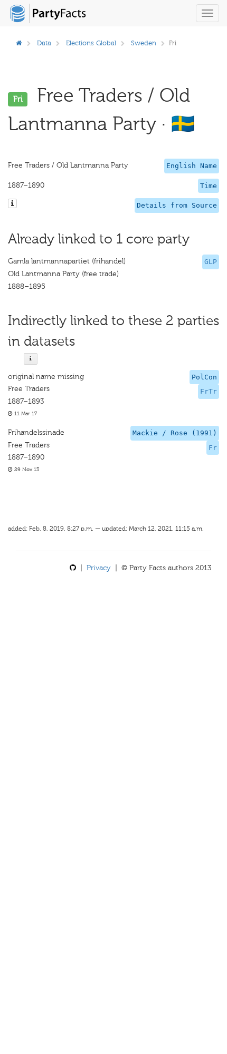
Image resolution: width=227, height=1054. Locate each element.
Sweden (143, 43)
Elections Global (91, 43)
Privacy (99, 567)
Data (44, 43)
